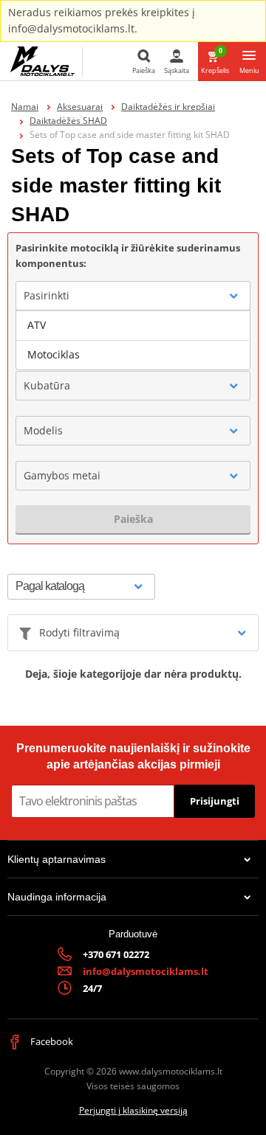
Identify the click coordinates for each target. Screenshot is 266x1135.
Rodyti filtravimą (79, 632)
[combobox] (133, 295)
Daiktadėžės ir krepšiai (168, 106)
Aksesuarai (80, 106)
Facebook (50, 1041)
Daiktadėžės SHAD (68, 120)
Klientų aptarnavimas (56, 859)
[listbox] (133, 340)
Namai (24, 106)
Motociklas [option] (53, 354)
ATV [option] (36, 325)
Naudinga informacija (56, 897)
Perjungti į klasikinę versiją (133, 1110)
